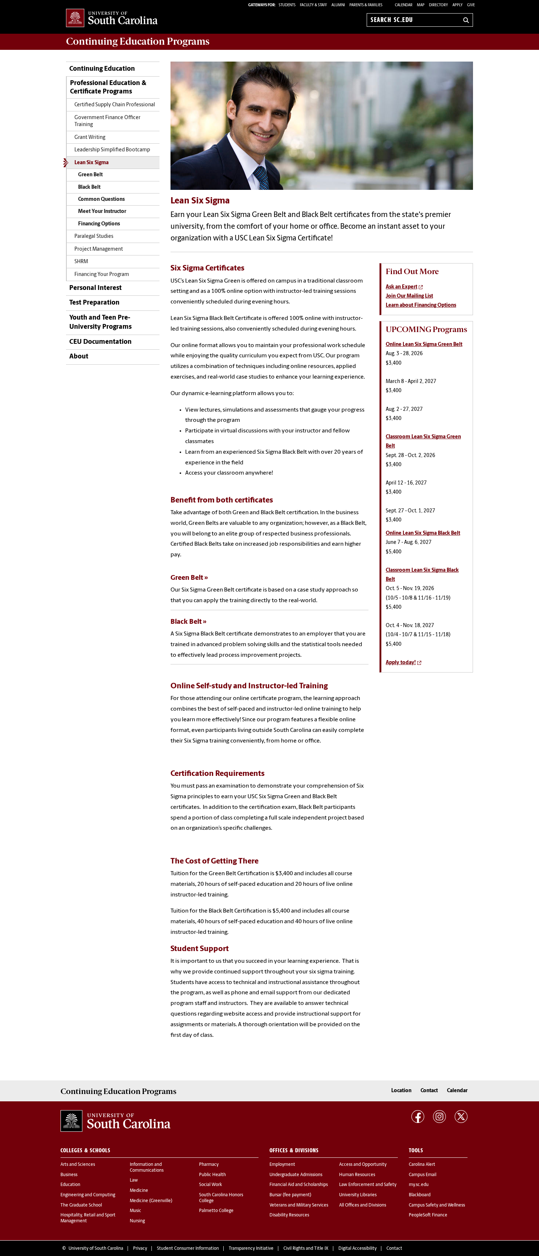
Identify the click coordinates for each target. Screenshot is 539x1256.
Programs (137, 41)
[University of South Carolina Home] (112, 18)
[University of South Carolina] (115, 1121)
